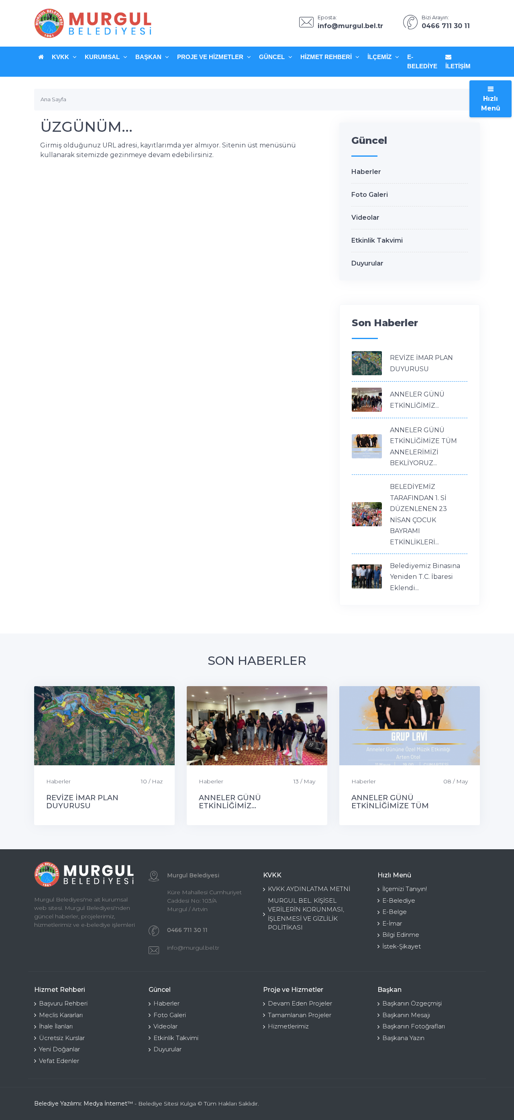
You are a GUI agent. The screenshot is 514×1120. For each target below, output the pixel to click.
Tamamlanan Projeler (299, 1015)
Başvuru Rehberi (63, 1003)
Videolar (365, 217)
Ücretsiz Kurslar (62, 1038)
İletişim (458, 66)
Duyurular (367, 263)
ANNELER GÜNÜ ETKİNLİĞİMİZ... (230, 801)
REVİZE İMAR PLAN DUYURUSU (82, 801)
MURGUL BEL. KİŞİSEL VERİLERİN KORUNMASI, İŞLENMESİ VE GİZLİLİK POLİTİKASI (306, 914)
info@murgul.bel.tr (193, 947)
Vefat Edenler (59, 1061)
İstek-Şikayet (401, 946)
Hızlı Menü (490, 103)
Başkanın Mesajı (406, 1015)
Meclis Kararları (61, 1015)
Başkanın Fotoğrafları (413, 1026)
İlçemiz (380, 56)
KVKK (61, 56)
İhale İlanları (56, 1026)
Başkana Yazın (403, 1038)
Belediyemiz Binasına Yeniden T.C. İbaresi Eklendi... (425, 577)
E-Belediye (422, 61)
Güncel (272, 56)
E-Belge (394, 912)
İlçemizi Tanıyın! (404, 889)
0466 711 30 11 (187, 930)
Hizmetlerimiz (288, 1026)
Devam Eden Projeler (300, 1003)
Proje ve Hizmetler (211, 56)
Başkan (149, 56)
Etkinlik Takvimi (377, 240)
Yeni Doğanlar (59, 1049)
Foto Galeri (369, 194)
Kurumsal (103, 56)
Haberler (366, 172)
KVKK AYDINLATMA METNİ (309, 889)
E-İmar (392, 923)
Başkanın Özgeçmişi (412, 1003)
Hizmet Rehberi (326, 56)
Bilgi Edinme (400, 934)
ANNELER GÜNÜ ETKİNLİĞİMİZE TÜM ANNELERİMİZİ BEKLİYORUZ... (407, 805)
